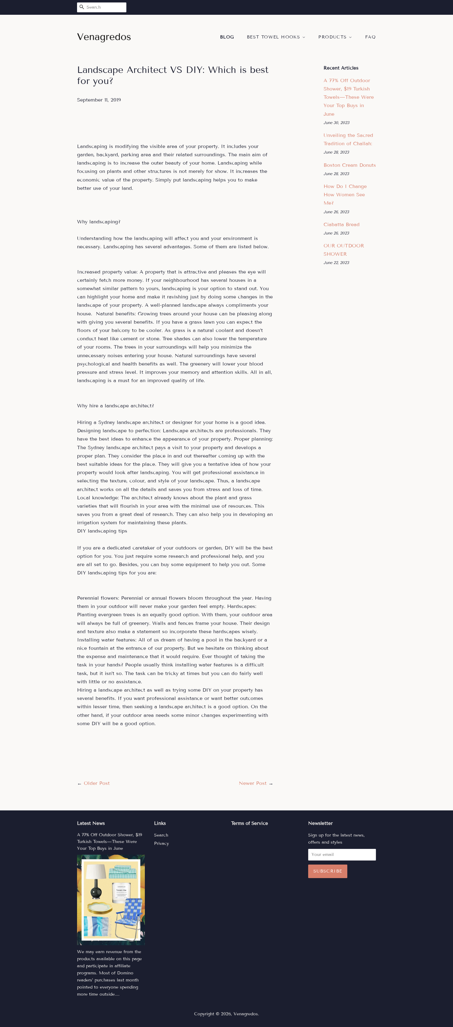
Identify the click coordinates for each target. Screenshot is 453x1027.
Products (333, 37)
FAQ (370, 37)
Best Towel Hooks (274, 37)
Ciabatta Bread (342, 224)
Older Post (97, 783)
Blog (227, 37)
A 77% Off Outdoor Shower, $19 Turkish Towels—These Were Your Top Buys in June (349, 97)
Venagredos (246, 1014)
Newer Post (253, 783)
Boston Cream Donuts (350, 165)
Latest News (91, 823)
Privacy (161, 843)
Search (161, 835)
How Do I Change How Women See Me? (345, 194)
